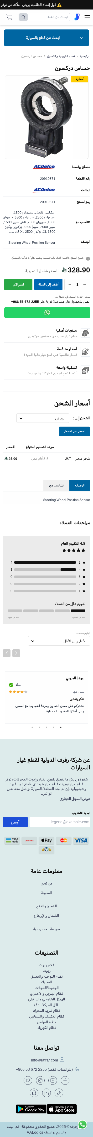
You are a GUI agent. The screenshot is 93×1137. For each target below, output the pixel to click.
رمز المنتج (83, 202)
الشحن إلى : (81, 418)
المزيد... (14, 231)
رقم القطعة (83, 179)
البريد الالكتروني (81, 813)
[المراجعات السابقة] (6, 653)
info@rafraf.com (44, 1060)
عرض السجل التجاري (75, 798)
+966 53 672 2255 (25, 302)
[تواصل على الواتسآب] (82, 1126)
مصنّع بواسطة (81, 167)
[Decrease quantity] (84, 284)
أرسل (15, 822)
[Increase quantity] (70, 284)
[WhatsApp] (47, 312)
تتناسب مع (83, 222)
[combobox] (65, 418)
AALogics (35, 1132)
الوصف (85, 242)
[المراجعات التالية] (16, 653)
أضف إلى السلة (48, 284)
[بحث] (23, 17)
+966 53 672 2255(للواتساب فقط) (44, 1069)
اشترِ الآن (18, 284)
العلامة (85, 190)
